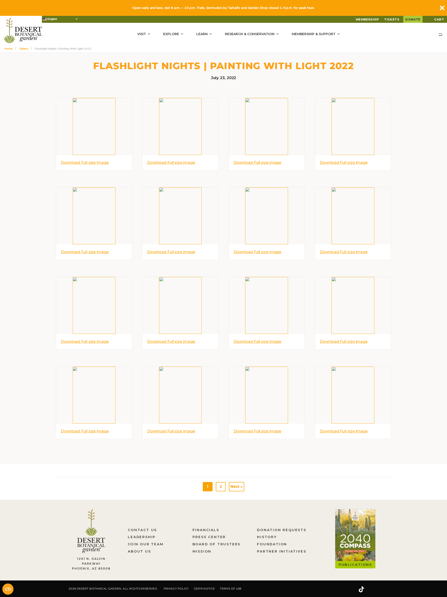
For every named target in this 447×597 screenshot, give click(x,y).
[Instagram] (346, 589)
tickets (391, 19)
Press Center (209, 537)
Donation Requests (281, 530)
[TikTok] (361, 589)
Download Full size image (85, 162)
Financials (206, 530)
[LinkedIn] (376, 589)
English (52, 19)
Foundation (272, 544)
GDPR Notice (204, 588)
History (267, 537)
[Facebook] (333, 589)
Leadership (142, 537)
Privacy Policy (176, 588)
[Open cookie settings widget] (8, 589)
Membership (367, 19)
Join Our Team (145, 544)
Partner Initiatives (281, 551)
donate (412, 19)
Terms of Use (231, 588)
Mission (202, 551)
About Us (139, 551)
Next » (236, 486)
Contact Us (142, 530)
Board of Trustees (217, 544)
